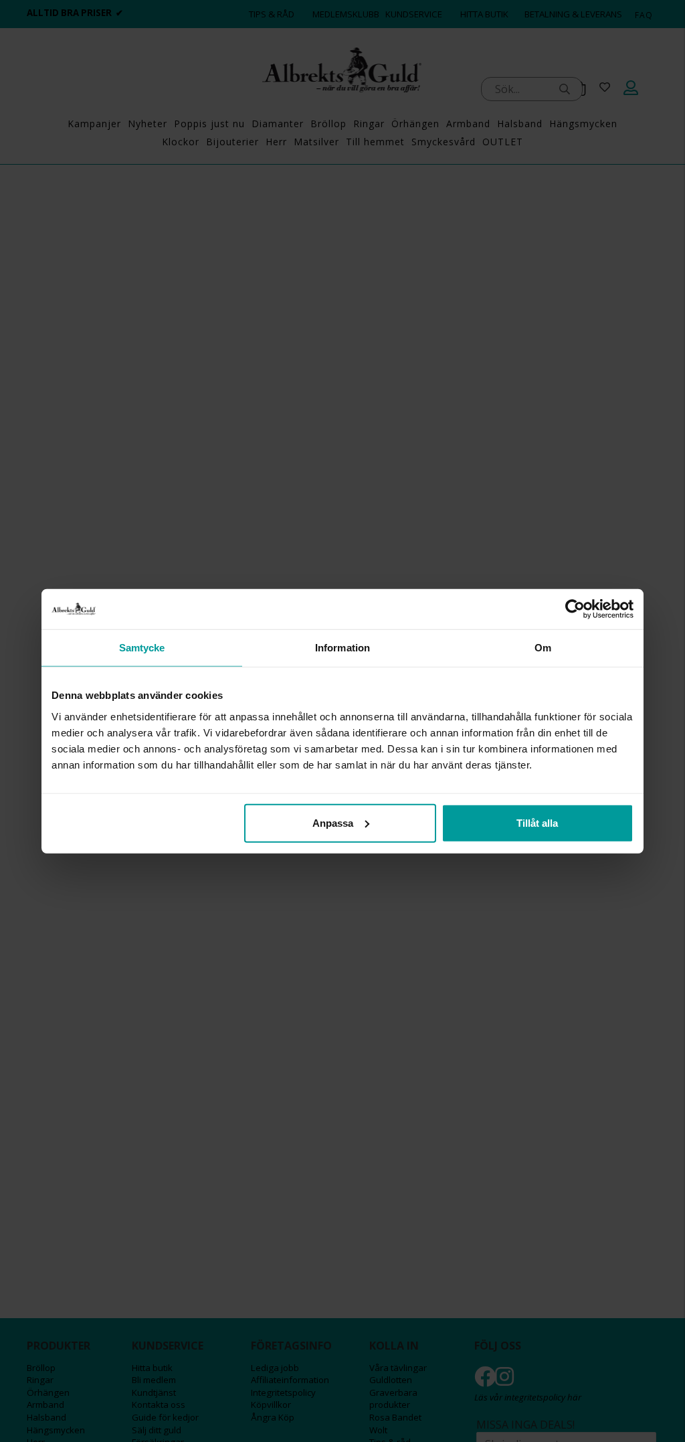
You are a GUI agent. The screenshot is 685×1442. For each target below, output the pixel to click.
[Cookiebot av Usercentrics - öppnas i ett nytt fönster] (574, 609)
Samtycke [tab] (142, 647)
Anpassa (332, 822)
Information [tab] (342, 647)
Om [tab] (542, 647)
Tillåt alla (537, 822)
